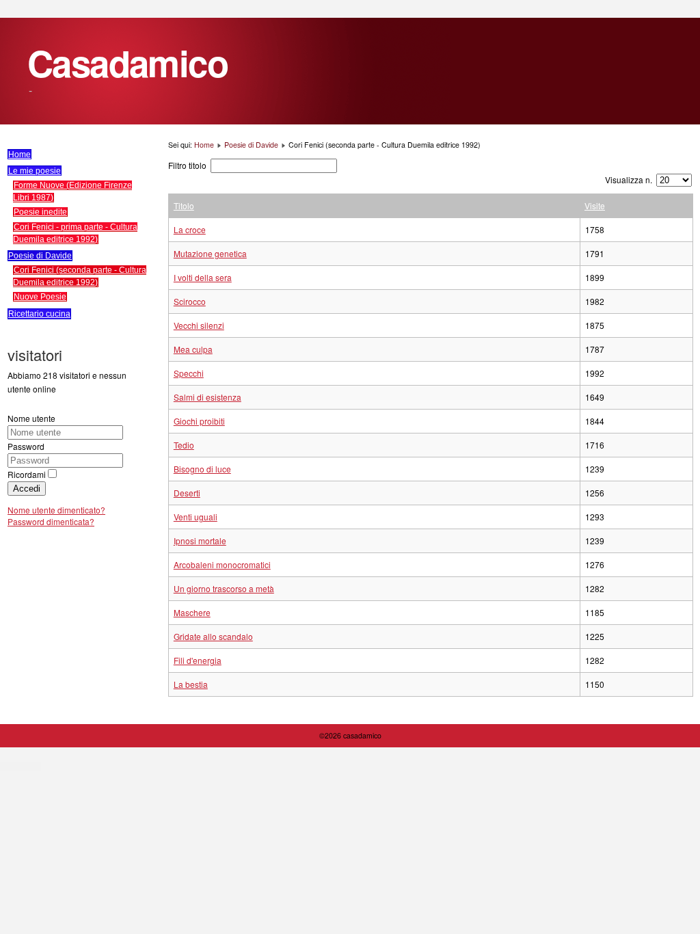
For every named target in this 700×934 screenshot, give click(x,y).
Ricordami (27, 474)
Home (19, 154)
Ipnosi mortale (200, 540)
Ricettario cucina (39, 314)
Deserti (187, 492)
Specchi (189, 373)
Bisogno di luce (202, 469)
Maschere (192, 612)
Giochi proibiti (199, 421)
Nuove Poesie (40, 296)
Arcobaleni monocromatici (222, 564)
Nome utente (31, 418)
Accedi (26, 488)
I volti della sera (203, 277)
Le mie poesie (34, 171)
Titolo (184, 205)
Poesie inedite (40, 211)
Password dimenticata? (51, 521)
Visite (594, 205)
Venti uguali (195, 516)
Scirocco (190, 301)
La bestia (191, 684)
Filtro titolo (188, 165)
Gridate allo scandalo (213, 636)
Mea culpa (193, 349)
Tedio (184, 445)
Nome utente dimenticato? (56, 510)
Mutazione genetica (210, 253)
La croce (190, 229)
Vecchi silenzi (199, 325)
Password (26, 446)
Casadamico (127, 62)
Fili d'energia (197, 660)
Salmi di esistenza (207, 397)
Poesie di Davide (40, 256)
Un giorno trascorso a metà (224, 588)
